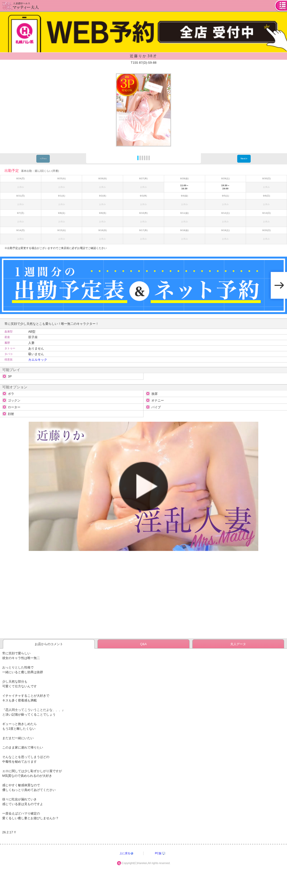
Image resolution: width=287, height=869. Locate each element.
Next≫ (244, 158)
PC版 (158, 853)
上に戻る (125, 853)
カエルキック (37, 359)
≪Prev (43, 158)
